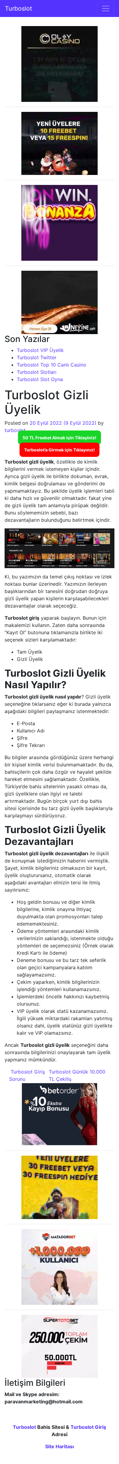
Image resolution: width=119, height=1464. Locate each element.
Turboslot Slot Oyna (40, 379)
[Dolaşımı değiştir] (105, 8)
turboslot (15, 430)
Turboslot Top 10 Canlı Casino (51, 365)
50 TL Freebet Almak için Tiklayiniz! (59, 437)
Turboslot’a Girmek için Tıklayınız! (59, 449)
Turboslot (18, 8)
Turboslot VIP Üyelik (40, 350)
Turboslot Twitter (36, 357)
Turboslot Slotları (36, 372)
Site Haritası (59, 1446)
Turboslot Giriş (88, 1427)
